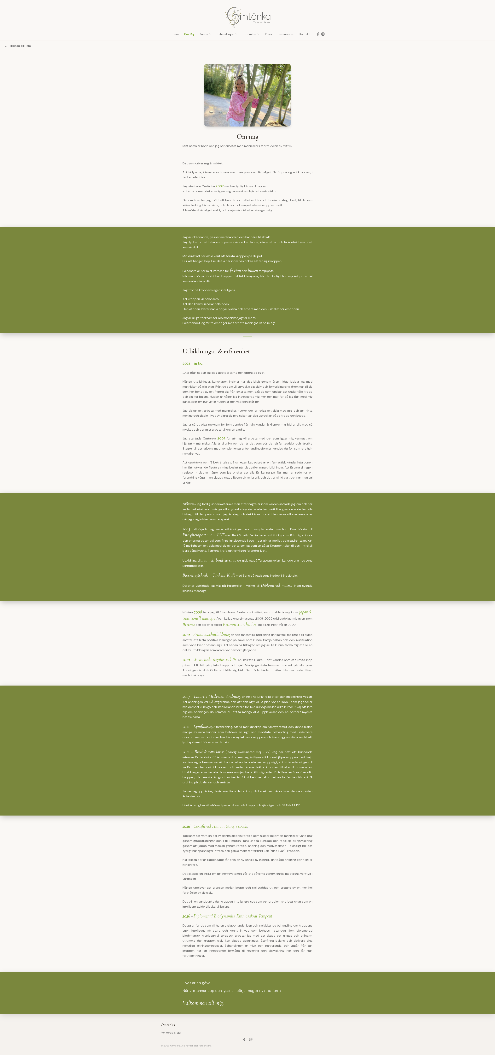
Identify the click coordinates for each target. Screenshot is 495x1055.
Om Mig (189, 34)
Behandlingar (225, 34)
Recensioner (286, 34)
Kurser (204, 34)
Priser (268, 34)
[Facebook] (318, 34)
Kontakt (305, 34)
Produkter (249, 34)
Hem (176, 34)
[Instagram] (323, 34)
